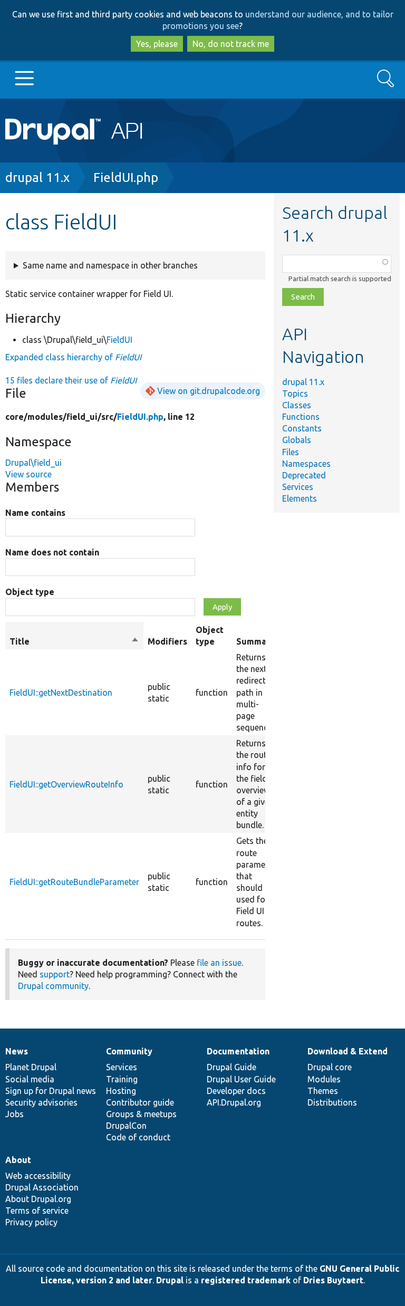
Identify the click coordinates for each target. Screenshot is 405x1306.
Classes (296, 405)
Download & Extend (347, 1051)
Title (74, 642)
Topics (295, 393)
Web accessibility (38, 1175)
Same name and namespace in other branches (110, 265)
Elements (299, 498)
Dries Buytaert (333, 1280)
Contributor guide (140, 1102)
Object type (29, 592)
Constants (302, 428)
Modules (324, 1079)
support (55, 974)
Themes (322, 1091)
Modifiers (167, 641)
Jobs (14, 1114)
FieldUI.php (125, 177)
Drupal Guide (231, 1067)
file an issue (219, 962)
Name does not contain (52, 552)
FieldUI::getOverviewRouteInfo (66, 784)
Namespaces (306, 463)
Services (297, 487)
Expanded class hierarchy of (73, 357)
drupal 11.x (37, 177)
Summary (255, 641)
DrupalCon (126, 1125)
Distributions (332, 1102)
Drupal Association (42, 1187)
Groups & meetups (141, 1114)
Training (122, 1079)
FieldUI (119, 339)
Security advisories (41, 1102)
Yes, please (157, 44)
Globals (296, 440)
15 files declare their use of (71, 380)
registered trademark (246, 1280)
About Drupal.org (38, 1199)
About (18, 1160)
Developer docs (236, 1091)
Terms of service (37, 1210)
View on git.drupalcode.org (208, 391)
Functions (301, 416)
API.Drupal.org (234, 1102)
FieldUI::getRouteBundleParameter (74, 882)
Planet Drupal (30, 1067)
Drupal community (53, 986)
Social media (29, 1079)
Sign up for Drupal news (50, 1091)
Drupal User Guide (241, 1079)
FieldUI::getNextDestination (60, 692)
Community (129, 1051)
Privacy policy (31, 1222)
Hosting (121, 1091)
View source (28, 474)
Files (290, 452)
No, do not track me (230, 44)
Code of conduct (138, 1137)
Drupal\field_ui (33, 462)
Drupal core (329, 1067)
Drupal (170, 1280)
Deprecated (304, 475)
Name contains (35, 512)
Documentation (238, 1051)
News (16, 1051)
